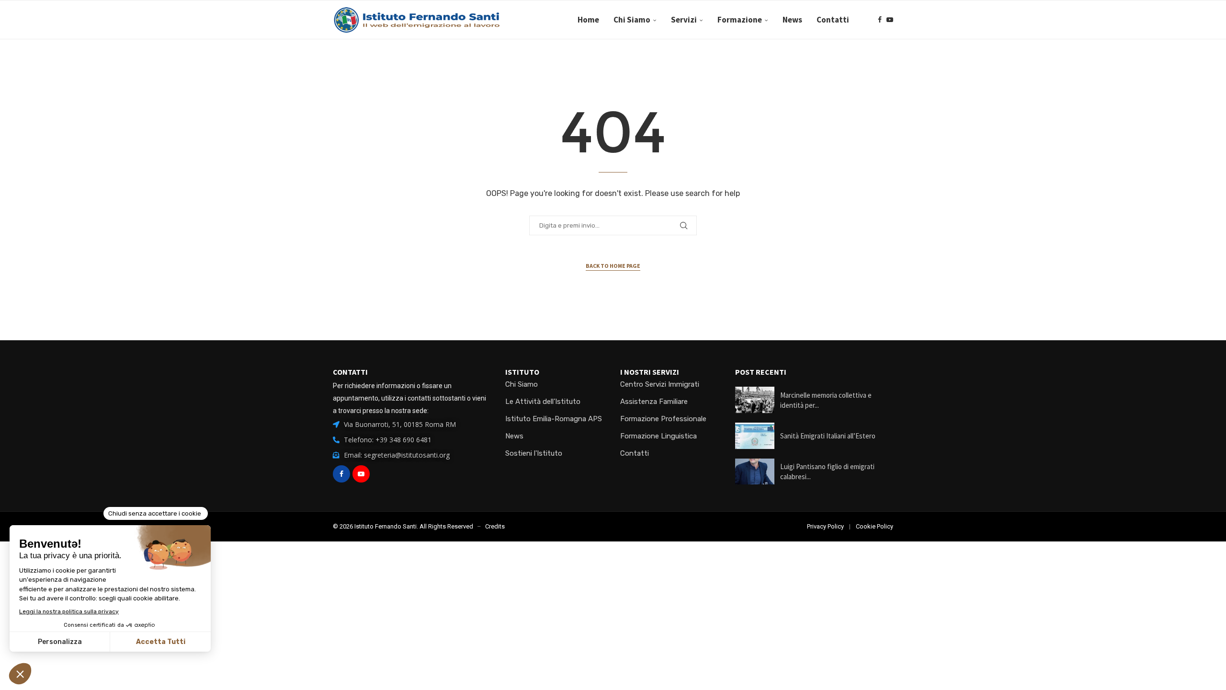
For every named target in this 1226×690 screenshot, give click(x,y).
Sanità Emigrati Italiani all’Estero (827, 435)
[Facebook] (880, 19)
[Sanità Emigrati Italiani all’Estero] (754, 436)
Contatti (833, 19)
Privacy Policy (825, 526)
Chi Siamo (631, 19)
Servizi (684, 19)
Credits (495, 526)
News (792, 19)
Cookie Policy (874, 526)
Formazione (739, 19)
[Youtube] (889, 19)
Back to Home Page (613, 265)
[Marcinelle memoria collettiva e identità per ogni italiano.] (754, 400)
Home (588, 19)
